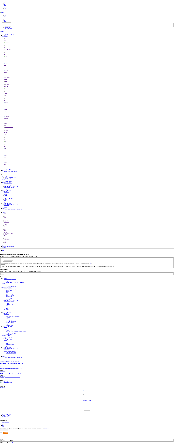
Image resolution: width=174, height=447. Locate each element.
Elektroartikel (4, 180)
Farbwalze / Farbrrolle (9, 320)
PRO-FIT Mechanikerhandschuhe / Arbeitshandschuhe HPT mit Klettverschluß (12, 373)
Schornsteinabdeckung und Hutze (9, 187)
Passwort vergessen (7, 27)
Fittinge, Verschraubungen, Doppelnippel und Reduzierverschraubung (16, 331)
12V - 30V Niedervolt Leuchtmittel (11, 286)
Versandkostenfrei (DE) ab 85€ (6, 169)
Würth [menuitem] (5, 242)
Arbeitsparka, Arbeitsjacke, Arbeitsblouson (10, 177)
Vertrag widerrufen (4, 430)
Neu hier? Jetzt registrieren (8, 28)
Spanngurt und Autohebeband (8, 306)
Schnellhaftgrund (8, 317)
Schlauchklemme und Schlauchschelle (11, 333)
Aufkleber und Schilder (9, 298)
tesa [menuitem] (4, 236)
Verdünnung (6, 191)
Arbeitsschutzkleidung (5, 176)
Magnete (3, 179)
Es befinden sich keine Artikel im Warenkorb (10, 171)
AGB (3, 425)
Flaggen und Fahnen (9, 290)
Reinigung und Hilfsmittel (6, 196)
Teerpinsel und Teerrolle (9, 325)
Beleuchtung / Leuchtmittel (8, 181)
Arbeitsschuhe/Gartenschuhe (8, 178)
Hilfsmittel (5, 199)
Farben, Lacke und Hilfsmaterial (6, 190)
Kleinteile (5, 195)
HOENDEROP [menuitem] (6, 223)
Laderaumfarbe (8, 315)
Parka (6, 280)
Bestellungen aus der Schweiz (6, 414)
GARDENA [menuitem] (6, 220)
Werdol (7, 318)
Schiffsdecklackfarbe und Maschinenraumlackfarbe (13, 316)
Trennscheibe (6, 207)
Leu (4, 7)
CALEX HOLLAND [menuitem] (7, 215)
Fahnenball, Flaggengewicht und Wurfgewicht (12, 289)
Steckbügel (7, 324)
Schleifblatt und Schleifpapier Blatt (11, 352)
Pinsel (7, 323)
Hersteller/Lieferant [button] (5, 212)
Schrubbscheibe (6, 206)
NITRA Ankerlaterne (9, 296)
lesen (90, 263)
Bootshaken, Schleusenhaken (8, 183)
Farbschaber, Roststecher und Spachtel (11, 319)
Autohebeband (8, 307)
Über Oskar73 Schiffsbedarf (6, 415)
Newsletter (3, 417)
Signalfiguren (8, 291)
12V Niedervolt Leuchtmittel (6, 244)
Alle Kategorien (4, 172)
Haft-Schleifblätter (6, 205)
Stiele (6, 346)
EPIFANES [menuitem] (5, 217)
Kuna (5, 5)
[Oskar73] (2, 12)
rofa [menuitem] (4, 235)
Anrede (2, 258)
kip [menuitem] (4, 226)
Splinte (7, 305)
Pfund (5, 4)
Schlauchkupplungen (9, 334)
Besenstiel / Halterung (9, 339)
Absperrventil (8, 330)
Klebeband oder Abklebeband (10, 322)
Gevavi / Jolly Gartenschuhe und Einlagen (8, 34)
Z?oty (5, 6)
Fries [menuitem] (4, 219)
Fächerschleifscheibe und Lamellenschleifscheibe (11, 204)
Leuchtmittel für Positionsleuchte (10, 295)
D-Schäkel (7, 302)
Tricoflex (7, 328)
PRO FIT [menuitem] (5, 232)
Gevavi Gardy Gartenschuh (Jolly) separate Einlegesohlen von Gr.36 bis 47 (11, 368)
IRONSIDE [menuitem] (5, 224)
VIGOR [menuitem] (5, 237)
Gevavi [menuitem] (5, 221)
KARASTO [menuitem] (6, 225)
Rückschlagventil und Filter (10, 332)
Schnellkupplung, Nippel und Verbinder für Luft (11, 186)
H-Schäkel (7, 303)
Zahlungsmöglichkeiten (5, 416)
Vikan (5, 202)
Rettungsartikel (8, 299)
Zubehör (7, 292)
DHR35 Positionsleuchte (9, 293)
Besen (7, 343)
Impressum (3, 249)
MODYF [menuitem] (5, 230)
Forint (5, 18)
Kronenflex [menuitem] (5, 227)
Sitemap (3, 426)
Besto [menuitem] (5, 214)
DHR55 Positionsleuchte (9, 294)
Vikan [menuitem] (5, 238)
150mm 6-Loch (8, 350)
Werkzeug (3, 208)
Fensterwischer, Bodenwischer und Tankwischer (11, 197)
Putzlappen (5, 200)
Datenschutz (4, 424)
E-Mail (2, 273)
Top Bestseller (4, 35)
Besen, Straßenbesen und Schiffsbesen (9, 336)
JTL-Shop (7, 445)
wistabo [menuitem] (5, 241)
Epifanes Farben (4, 33)
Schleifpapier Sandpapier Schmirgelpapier (10, 351)
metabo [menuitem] (5, 229)
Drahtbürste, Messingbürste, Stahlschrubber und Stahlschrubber (13, 209)
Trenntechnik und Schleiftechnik (6, 203)
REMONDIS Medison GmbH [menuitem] (8, 233)
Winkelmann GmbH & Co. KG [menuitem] (8, 240)
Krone (5, 2)
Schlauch (5, 194)
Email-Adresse (3, 439)
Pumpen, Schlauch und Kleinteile (7, 193)
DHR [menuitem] (5, 216)
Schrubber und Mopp (7, 341)
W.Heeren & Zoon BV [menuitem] (7, 239)
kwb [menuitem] (4, 228)
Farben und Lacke (6, 192)
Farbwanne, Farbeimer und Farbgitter (11, 321)
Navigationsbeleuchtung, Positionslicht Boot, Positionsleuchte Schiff (14, 184)
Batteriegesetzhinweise (5, 422)
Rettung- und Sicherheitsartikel (8, 185)
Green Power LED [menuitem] (6, 222)
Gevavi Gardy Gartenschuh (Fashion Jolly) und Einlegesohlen (15, 282)
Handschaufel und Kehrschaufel (8, 198)
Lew (4, 14)
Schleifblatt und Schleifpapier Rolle (11, 353)
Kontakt (3, 10)
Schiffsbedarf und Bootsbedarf (6, 182)
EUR (4, 13)
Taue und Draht (6, 189)
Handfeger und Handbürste (10, 344)
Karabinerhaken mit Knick (9, 304)
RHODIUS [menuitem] (5, 234)
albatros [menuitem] (5, 213)
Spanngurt (7, 308)
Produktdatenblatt (2, 371)
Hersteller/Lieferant (5, 36)
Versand (13, 442)
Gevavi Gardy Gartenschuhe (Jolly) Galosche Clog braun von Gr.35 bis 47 (11, 363)
